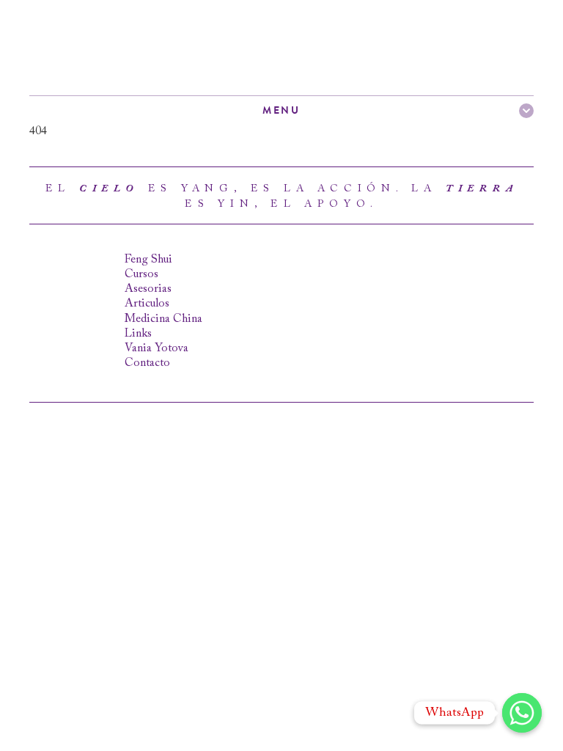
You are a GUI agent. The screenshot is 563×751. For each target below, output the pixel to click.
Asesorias (148, 289)
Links (138, 334)
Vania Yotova (156, 348)
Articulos (147, 303)
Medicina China (163, 319)
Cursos (141, 274)
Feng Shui (148, 259)
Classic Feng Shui (117, 47)
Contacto (147, 363)
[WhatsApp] (522, 713)
